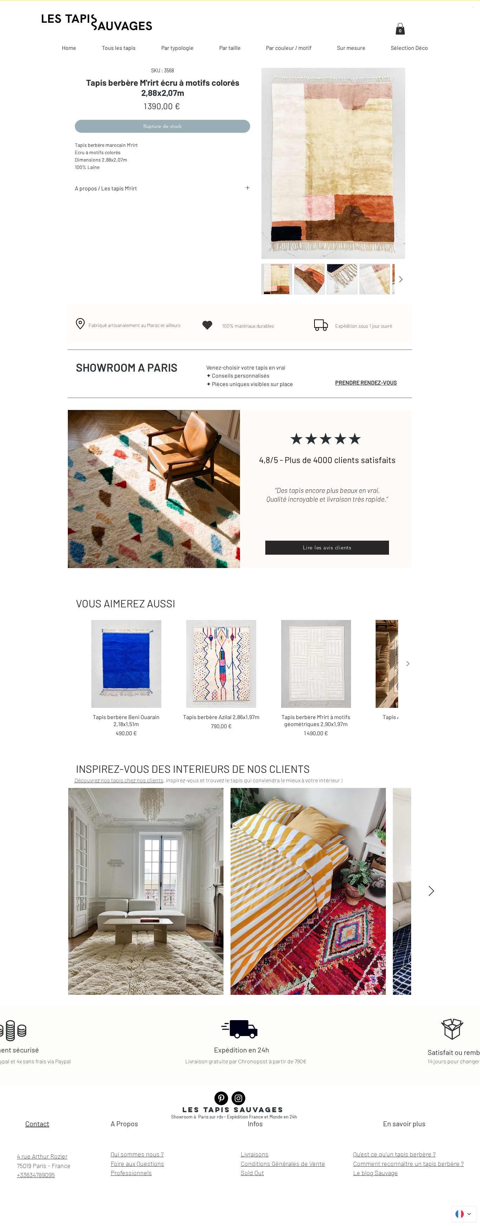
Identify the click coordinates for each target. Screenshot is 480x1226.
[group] (240, 679)
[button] (400, 28)
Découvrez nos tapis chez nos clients (118, 780)
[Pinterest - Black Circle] (221, 1098)
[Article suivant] (408, 663)
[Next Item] (431, 891)
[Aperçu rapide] (126, 664)
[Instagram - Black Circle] (238, 1098)
